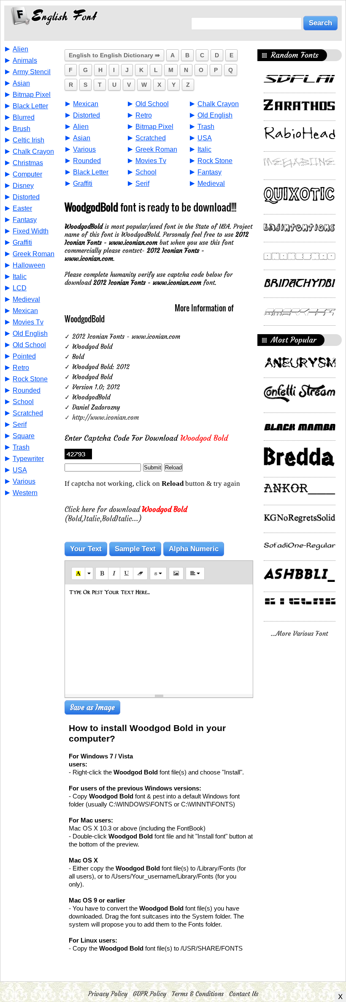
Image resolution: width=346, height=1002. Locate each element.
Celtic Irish (28, 140)
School (23, 401)
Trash (21, 447)
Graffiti (22, 242)
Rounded (27, 390)
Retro (21, 367)
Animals (25, 60)
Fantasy (25, 219)
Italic (20, 276)
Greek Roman (33, 253)
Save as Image (92, 707)
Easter (22, 208)
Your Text (86, 549)
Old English (30, 333)
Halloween (29, 265)
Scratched (28, 413)
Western (25, 492)
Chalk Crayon (33, 151)
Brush (21, 128)
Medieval (26, 299)
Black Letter (30, 106)
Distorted (26, 197)
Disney (23, 185)
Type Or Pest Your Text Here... (109, 592)
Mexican (25, 310)
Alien (20, 49)
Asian (21, 83)
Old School (29, 344)
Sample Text (135, 549)
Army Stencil (32, 71)
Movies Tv (28, 322)
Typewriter (28, 458)
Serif (20, 424)
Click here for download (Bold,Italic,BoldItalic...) (126, 514)
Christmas (28, 162)
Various (24, 481)
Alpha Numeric (194, 549)
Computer (27, 174)
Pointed (24, 356)
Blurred (24, 117)
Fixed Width (31, 231)
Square (24, 435)
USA (20, 470)
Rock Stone (30, 379)
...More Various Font (299, 634)
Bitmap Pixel (32, 94)
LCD (20, 288)
